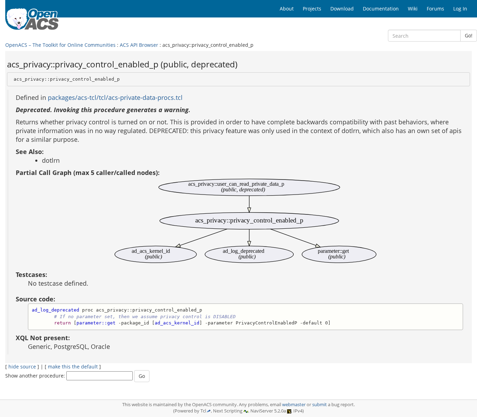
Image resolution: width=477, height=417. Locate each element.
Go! (468, 35)
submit (319, 405)
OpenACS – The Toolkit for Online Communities (60, 45)
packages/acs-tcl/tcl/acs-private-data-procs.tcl (115, 97)
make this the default (73, 366)
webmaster (294, 405)
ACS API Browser (139, 45)
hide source (22, 366)
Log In (460, 8)
